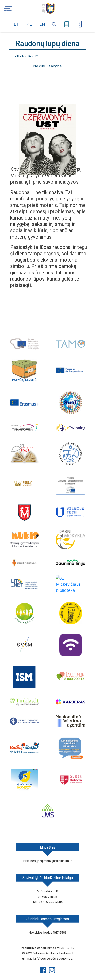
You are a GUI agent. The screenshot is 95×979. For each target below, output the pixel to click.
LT (16, 24)
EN (41, 24)
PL (29, 24)
